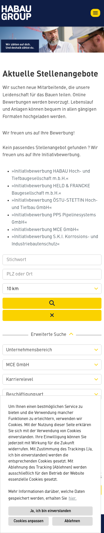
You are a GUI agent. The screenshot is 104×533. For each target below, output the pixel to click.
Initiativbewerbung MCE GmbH (45, 229)
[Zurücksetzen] (52, 315)
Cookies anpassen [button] (28, 521)
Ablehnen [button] (72, 521)
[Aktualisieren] (52, 303)
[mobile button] (95, 13)
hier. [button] (72, 499)
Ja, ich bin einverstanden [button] (50, 511)
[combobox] (52, 288)
